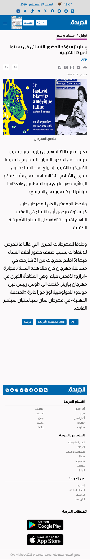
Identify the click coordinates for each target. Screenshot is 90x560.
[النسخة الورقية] (17, 22)
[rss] (72, 10)
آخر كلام (81, 447)
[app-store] (45, 537)
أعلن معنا (80, 499)
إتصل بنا (81, 485)
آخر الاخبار (80, 408)
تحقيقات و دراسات (75, 451)
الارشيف (28, 22)
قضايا (82, 456)
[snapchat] (25, 10)
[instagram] (66, 10)
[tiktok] (32, 10)
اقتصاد (40, 413)
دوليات (40, 422)
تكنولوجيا (80, 461)
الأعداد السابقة (77, 490)
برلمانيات (39, 408)
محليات (81, 427)
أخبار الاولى (79, 418)
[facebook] (52, 10)
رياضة (41, 427)
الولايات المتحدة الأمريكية (51, 321)
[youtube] (59, 10)
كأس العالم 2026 (76, 442)
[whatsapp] (18, 10)
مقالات (81, 422)
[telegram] (38, 10)
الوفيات (81, 470)
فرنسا (27, 321)
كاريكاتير (80, 465)
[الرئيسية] (78, 22)
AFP (73, 321)
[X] (45, 10)
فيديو (82, 413)
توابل (41, 418)
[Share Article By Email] (78, 67)
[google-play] (45, 522)
